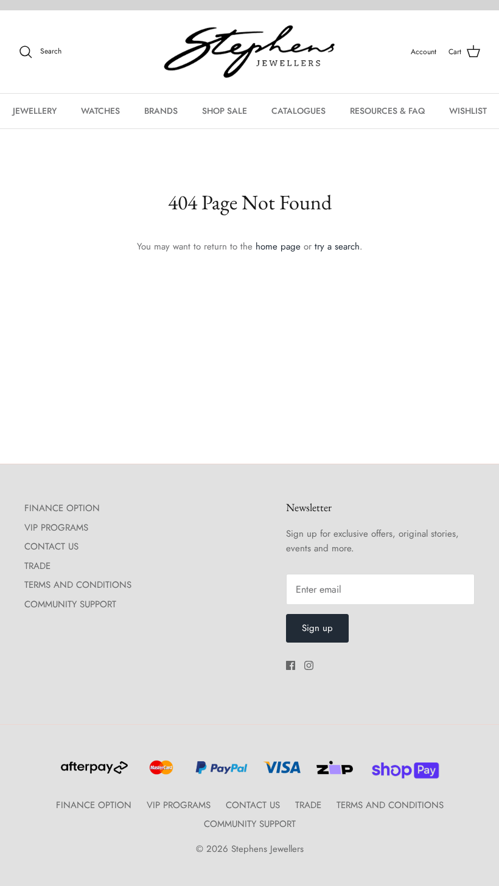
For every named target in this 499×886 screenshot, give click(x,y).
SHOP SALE (224, 111)
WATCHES (100, 111)
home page (278, 246)
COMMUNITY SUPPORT (70, 604)
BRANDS (161, 111)
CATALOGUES (298, 111)
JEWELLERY (35, 111)
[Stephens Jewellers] (249, 52)
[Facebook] (290, 665)
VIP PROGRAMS (56, 527)
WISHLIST (468, 111)
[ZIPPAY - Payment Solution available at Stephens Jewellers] (333, 773)
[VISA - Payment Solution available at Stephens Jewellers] (280, 773)
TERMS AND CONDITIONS (77, 584)
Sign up (317, 628)
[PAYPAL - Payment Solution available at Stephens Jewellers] (220, 773)
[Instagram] (308, 665)
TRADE (37, 566)
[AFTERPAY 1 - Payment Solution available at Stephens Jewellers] (93, 773)
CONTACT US (51, 546)
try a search (337, 246)
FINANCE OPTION (62, 508)
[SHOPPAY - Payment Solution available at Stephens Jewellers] (400, 773)
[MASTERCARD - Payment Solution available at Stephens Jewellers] (160, 773)
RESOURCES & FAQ (387, 111)
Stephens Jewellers (267, 849)
